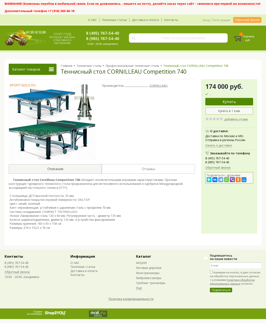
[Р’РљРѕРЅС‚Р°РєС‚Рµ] (214, 179)
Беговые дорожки (148, 268)
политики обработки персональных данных (232, 281)
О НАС (92, 20)
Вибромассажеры (148, 278)
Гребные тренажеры (150, 283)
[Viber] (232, 179)
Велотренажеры (147, 273)
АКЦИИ (141, 263)
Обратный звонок (247, 20)
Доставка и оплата (145, 20)
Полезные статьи (114, 20)
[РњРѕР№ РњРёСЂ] (243, 179)
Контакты (171, 20)
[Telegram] (220, 179)
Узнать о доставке (218, 145)
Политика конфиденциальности (131, 299)
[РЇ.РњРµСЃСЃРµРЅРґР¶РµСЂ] (209, 179)
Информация (82, 256)
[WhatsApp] (226, 179)
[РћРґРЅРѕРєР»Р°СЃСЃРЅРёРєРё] (238, 179)
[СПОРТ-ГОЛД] (25, 38)
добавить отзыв (236, 119)
